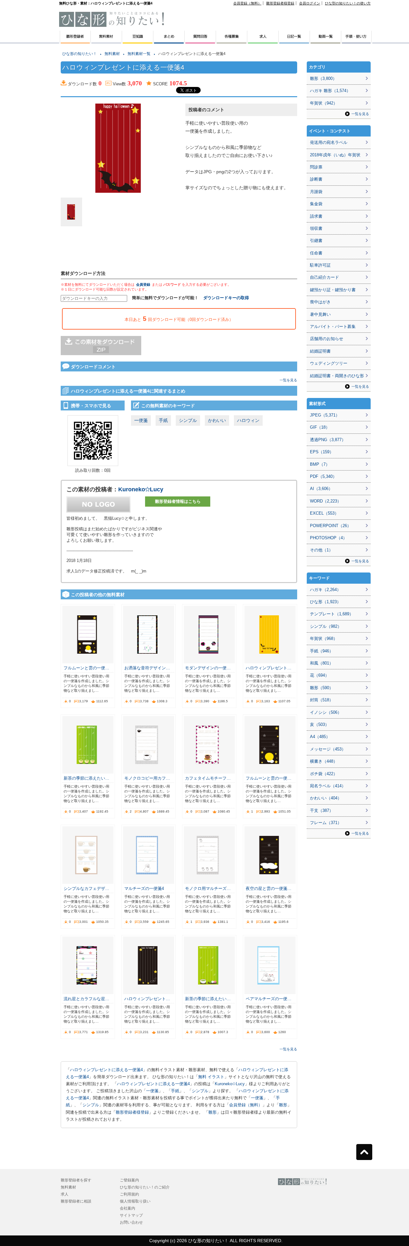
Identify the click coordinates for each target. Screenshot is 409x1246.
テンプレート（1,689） (331, 613)
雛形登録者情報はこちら (178, 501)
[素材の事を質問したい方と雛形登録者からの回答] (200, 41)
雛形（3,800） (323, 78)
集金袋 (316, 203)
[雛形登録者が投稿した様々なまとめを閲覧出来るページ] (169, 41)
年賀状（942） (323, 103)
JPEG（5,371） (325, 415)
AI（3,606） (321, 488)
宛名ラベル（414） (328, 785)
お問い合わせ (131, 1222)
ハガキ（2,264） (325, 589)
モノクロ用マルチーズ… (208, 888)
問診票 (316, 167)
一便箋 (141, 420)
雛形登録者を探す (76, 1180)
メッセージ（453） (328, 749)
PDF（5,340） (323, 476)
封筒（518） (321, 699)
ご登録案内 (129, 1180)
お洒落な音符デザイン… (147, 668)
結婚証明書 (320, 351)
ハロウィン (248, 420)
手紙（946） (321, 651)
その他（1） (321, 550)
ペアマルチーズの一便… (268, 998)
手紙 (163, 420)
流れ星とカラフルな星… (86, 998)
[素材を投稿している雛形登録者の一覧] (75, 41)
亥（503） (319, 724)
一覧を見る (288, 380)
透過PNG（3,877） (328, 439)
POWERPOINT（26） (330, 525)
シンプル (188, 420)
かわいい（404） (326, 798)
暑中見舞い (320, 314)
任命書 (316, 253)
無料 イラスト (211, 1076)
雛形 (283, 1104)
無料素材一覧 (138, 53)
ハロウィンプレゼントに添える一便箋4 (106, 1069)
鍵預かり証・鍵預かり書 (333, 289)
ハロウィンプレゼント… (268, 668)
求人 (64, 1194)
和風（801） (321, 663)
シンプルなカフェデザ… (86, 888)
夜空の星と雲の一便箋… (268, 888)
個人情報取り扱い (135, 1201)
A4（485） (320, 736)
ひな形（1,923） (325, 601)
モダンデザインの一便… (208, 668)
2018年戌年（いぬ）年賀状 (335, 154)
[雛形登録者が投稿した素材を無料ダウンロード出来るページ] (106, 41)
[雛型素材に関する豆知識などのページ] (137, 41)
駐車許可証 (320, 265)
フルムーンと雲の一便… (86, 668)
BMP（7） (320, 464)
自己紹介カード (324, 277)
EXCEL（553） (324, 513)
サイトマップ (131, 1215)
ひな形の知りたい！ (79, 53)
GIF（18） (320, 427)
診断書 (316, 179)
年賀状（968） (323, 638)
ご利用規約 (129, 1194)
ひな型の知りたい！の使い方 (348, 3)
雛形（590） (321, 687)
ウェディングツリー (328, 363)
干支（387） (321, 810)
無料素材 (112, 53)
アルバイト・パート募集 (333, 326)
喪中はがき (320, 302)
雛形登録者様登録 (280, 3)
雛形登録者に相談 (76, 1201)
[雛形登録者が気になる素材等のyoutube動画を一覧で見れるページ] (325, 41)
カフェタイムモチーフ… (208, 778)
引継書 (316, 240)
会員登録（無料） (247, 3)
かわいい (217, 420)
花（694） (319, 675)
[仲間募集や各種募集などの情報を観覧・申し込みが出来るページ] (231, 41)
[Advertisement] (28, 144)
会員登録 (143, 284)
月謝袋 (316, 191)
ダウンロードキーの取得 (226, 297)
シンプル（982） (326, 626)
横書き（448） (323, 761)
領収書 (316, 228)
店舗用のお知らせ (326, 338)
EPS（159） (322, 451)
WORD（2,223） (325, 501)
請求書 (316, 216)
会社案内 (127, 1208)
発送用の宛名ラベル (328, 142)
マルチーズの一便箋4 (144, 888)
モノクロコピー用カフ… (147, 778)
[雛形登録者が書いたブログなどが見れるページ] (294, 41)
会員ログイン (309, 3)
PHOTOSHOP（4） (328, 537)
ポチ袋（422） (323, 773)
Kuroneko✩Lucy (140, 489)
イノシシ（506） (326, 712)
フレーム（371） (326, 822)
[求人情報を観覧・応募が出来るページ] (263, 41)
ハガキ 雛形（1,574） (330, 90)
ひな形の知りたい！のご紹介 (145, 1187)
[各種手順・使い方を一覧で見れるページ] (356, 41)
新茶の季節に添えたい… (86, 778)
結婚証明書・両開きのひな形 (337, 375)
